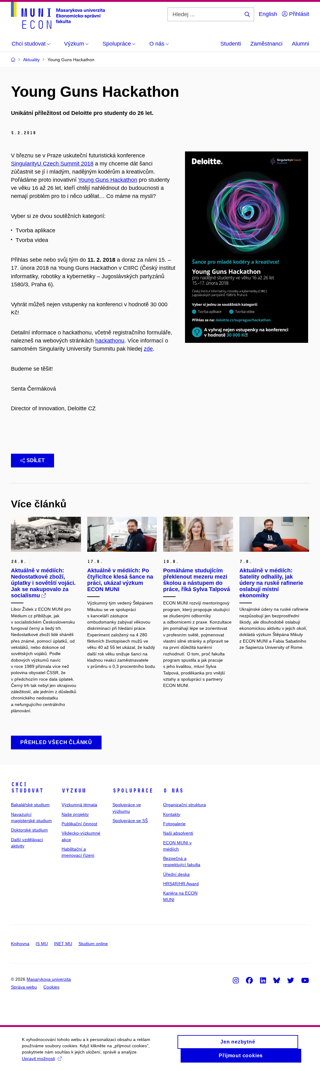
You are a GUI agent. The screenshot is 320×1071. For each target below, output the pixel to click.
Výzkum (74, 790)
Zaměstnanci (266, 44)
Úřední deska (176, 874)
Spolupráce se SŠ (130, 820)
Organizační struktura (184, 804)
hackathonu (109, 341)
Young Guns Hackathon (107, 180)
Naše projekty (75, 814)
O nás (173, 790)
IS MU (42, 943)
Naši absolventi (178, 833)
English (268, 14)
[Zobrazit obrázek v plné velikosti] (246, 247)
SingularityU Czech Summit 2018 (52, 163)
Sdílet (36, 460)
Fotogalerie (174, 823)
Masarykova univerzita (49, 979)
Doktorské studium (29, 829)
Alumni (300, 44)
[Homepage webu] (58, 15)
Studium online (93, 943)
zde (148, 349)
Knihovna (20, 943)
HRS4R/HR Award (181, 883)
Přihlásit (298, 14)
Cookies (51, 987)
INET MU (63, 943)
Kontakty (171, 814)
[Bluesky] (276, 980)
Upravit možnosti (38, 1058)
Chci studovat (27, 787)
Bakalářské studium (30, 804)
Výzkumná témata (79, 804)
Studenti (230, 44)
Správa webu (24, 987)
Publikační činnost (79, 823)
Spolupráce (132, 790)
